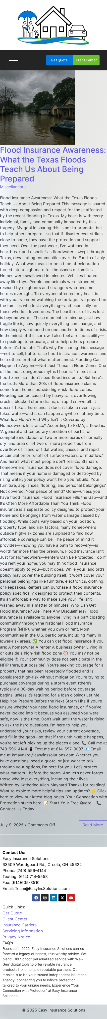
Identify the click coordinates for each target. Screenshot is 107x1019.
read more (93, 824)
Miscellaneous (13, 186)
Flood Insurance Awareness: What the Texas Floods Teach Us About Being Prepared (53, 164)
